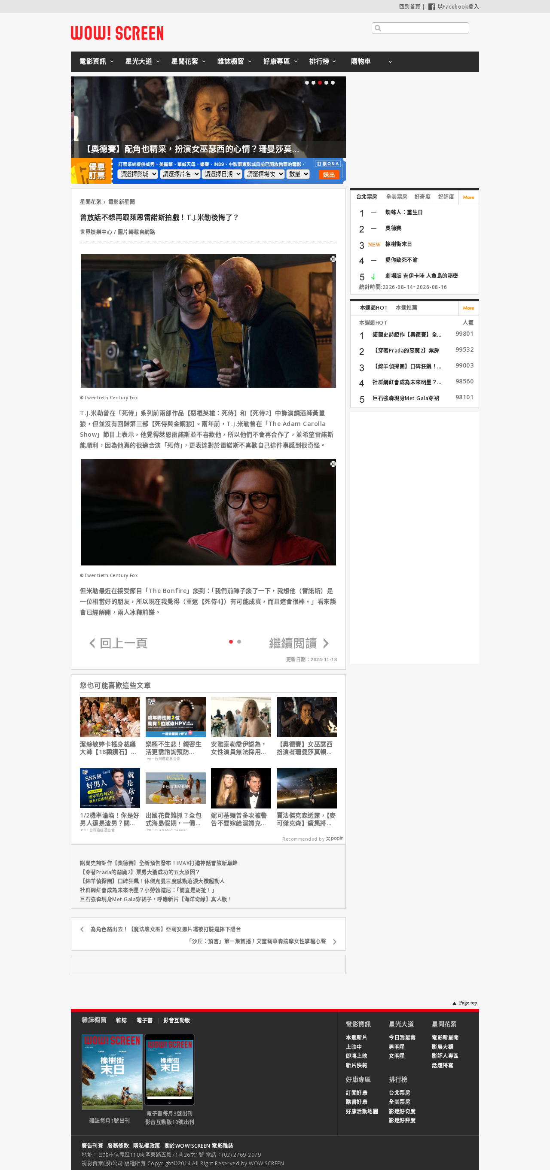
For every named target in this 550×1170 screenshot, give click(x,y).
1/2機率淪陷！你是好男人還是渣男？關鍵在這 (110, 819)
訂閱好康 (356, 1093)
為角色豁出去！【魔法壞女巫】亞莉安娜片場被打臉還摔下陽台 (166, 929)
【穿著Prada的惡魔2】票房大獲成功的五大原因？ (140, 872)
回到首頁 (410, 6)
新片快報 (356, 1065)
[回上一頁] (119, 644)
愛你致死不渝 (401, 260)
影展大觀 (442, 1047)
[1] (239, 641)
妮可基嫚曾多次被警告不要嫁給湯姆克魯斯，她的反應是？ (239, 819)
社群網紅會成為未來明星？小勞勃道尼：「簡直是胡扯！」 (148, 890)
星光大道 (138, 61)
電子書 (145, 1020)
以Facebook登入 (458, 6)
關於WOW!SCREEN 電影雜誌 (199, 1145)
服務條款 (118, 1145)
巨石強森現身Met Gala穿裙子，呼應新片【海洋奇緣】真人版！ (156, 899)
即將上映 (356, 1056)
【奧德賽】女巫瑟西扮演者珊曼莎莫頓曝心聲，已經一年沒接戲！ (305, 748)
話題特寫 (442, 1065)
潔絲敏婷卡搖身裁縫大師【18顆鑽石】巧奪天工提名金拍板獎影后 (108, 748)
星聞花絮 (184, 61)
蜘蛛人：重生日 (404, 212)
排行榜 (319, 61)
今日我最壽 (402, 1037)
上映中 (354, 1047)
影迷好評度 (402, 1120)
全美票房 (397, 197)
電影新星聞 (121, 202)
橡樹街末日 (398, 244)
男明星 (397, 1047)
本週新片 (356, 1037)
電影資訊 (92, 61)
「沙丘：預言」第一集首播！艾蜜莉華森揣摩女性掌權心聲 (256, 941)
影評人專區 (445, 1056)
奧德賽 (393, 228)
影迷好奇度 (402, 1111)
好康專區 (276, 61)
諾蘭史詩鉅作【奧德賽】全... (407, 334)
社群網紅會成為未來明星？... (407, 382)
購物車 (361, 61)
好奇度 (423, 197)
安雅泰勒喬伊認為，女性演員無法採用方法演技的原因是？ (239, 748)
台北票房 (367, 197)
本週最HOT (374, 307)
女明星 (397, 1056)
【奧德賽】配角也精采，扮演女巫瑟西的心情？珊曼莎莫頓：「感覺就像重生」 (224, 149)
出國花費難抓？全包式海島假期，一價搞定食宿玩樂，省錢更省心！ (174, 819)
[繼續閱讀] (299, 644)
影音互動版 (176, 1020)
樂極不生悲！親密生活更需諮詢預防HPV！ (174, 748)
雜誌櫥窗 (230, 61)
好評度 (446, 197)
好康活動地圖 (362, 1111)
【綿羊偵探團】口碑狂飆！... (407, 366)
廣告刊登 (92, 1145)
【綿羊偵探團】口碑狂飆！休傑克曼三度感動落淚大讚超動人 (152, 881)
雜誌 (121, 1020)
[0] (231, 641)
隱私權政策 (146, 1145)
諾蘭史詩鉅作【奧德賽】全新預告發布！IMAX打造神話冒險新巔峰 (159, 863)
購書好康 (356, 1102)
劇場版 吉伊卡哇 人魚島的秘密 (421, 276)
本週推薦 (406, 307)
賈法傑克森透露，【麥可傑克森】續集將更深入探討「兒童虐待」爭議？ (306, 819)
